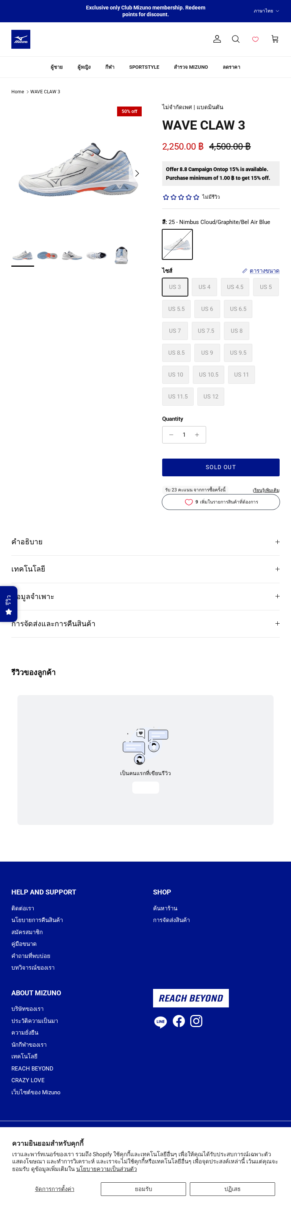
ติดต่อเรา (22, 908)
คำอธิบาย (26, 542)
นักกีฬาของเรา (29, 1044)
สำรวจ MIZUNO (191, 67)
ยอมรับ (143, 1189)
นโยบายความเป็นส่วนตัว (106, 1169)
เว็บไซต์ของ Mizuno (36, 1092)
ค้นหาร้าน (165, 908)
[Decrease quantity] (169, 434)
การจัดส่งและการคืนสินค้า (53, 623)
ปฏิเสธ (232, 1189)
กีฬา (109, 67)
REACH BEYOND (32, 1068)
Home (17, 91)
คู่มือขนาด (24, 944)
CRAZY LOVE (28, 1080)
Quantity (172, 419)
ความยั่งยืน (24, 1032)
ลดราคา (231, 67)
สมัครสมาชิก (27, 932)
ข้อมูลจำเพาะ (32, 596)
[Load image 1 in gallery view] (78, 169)
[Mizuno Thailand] (20, 39)
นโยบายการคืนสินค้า (37, 920)
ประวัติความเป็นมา (34, 1021)
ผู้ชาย (57, 67)
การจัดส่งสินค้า (171, 920)
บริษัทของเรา (27, 1009)
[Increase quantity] (199, 434)
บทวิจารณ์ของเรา (33, 967)
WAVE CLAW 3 (45, 91)
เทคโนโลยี (28, 569)
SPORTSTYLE (144, 67)
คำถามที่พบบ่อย (30, 956)
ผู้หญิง (84, 67)
